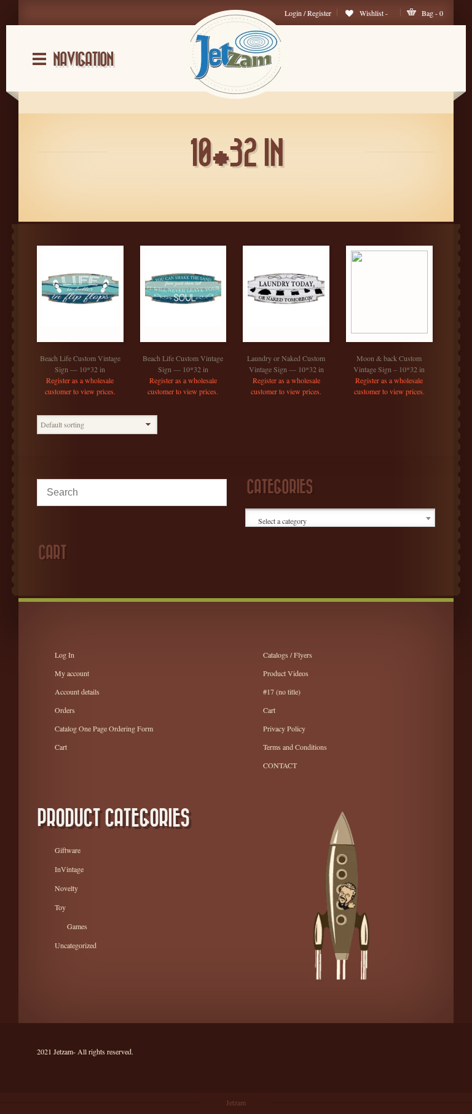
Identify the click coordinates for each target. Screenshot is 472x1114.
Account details (77, 691)
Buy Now (67, 338)
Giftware (68, 850)
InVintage (69, 869)
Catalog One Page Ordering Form (104, 728)
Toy (60, 907)
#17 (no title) (282, 691)
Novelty (66, 888)
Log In (64, 655)
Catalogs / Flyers (287, 655)
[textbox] (341, 521)
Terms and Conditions (295, 747)
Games (77, 926)
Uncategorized (75, 945)
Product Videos (286, 673)
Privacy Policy (284, 728)
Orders (65, 710)
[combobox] (340, 518)
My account (72, 673)
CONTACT (280, 765)
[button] (92, 338)
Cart (61, 747)
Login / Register (308, 13)
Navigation (83, 60)
